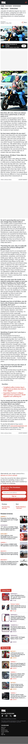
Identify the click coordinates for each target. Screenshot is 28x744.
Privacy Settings (5, 731)
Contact (3, 728)
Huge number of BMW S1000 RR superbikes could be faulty (9, 545)
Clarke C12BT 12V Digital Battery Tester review (18, 638)
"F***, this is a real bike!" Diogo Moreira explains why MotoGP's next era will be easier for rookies (9, 528)
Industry (3, 551)
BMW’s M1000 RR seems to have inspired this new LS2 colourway (18, 607)
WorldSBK (4, 533)
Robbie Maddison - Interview (21, 507)
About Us (3, 727)
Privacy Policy (7, 499)
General (3, 516)
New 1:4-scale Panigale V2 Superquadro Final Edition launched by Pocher (18, 665)
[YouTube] (15, 716)
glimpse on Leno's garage (9, 475)
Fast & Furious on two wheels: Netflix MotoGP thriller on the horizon (17, 686)
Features (8, 6)
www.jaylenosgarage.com (19, 426)
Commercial (14, 625)
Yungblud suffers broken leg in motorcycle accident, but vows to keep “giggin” (14, 388)
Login (2, 732)
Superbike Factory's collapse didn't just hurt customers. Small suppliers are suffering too (14, 394)
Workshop (14, 593)
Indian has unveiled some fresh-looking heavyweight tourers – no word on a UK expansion (10, 563)
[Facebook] (2, 716)
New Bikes (3, 559)
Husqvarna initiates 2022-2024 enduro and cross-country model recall (18, 675)
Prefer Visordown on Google (11, 45)
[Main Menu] (26, 2)
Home (2, 6)
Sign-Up (3, 734)
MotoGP (13, 651)
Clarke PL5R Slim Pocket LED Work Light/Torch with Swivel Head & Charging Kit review (18, 618)
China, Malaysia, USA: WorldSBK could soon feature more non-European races (9, 537)
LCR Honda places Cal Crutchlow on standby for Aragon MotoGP (18, 654)
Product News (15, 604)
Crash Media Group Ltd (7, 718)
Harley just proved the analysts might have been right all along (9, 553)
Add (24, 45)
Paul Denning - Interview (6, 507)
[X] (11, 716)
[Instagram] (6, 716)
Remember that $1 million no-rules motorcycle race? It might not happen (9, 520)
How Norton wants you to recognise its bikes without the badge (18, 628)
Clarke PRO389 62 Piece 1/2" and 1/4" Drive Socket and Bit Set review (18, 597)
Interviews (17, 6)
